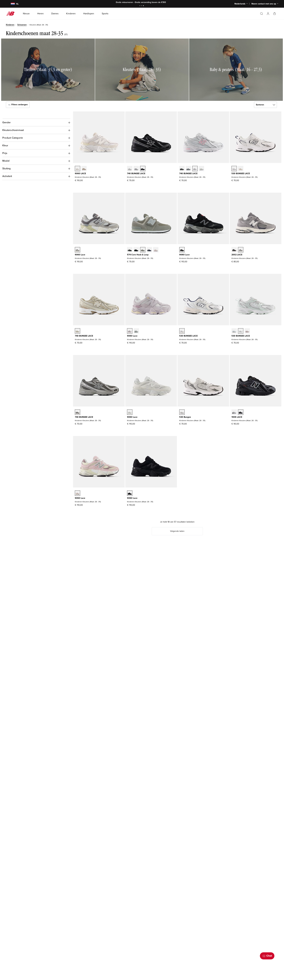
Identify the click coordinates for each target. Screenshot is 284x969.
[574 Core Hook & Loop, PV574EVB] (129, 250)
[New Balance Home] (11, 14)
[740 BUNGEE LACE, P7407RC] (201, 168)
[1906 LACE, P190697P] (240, 412)
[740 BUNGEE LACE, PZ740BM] (142, 168)
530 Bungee (185, 417)
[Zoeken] (261, 13)
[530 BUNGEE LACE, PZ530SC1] (240, 168)
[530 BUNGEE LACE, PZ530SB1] (234, 168)
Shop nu (155, 2)
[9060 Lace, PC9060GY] (77, 250)
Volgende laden (177, 531)
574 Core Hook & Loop (138, 254)
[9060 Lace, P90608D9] (129, 331)
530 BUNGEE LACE (240, 173)
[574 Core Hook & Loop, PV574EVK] (155, 250)
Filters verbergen (19, 104)
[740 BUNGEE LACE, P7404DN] (77, 331)
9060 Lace (80, 254)
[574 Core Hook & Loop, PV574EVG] (142, 250)
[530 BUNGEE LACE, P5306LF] (240, 331)
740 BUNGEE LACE (136, 173)
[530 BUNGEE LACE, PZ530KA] (182, 331)
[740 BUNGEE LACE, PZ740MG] (77, 412)
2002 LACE (236, 254)
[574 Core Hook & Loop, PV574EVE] (136, 250)
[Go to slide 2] (142, 6)
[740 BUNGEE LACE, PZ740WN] (136, 168)
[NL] (11, 4)
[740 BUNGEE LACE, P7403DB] (195, 168)
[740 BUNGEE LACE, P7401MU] (182, 168)
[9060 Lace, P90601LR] (136, 331)
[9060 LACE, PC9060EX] (84, 168)
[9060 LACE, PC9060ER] (77, 168)
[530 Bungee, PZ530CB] (182, 412)
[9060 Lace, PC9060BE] (77, 493)
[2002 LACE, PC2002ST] (240, 250)
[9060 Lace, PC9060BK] (182, 250)
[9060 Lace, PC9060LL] (129, 412)
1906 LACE (236, 417)
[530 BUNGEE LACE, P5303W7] (234, 331)
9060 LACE (80, 173)
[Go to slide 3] (144, 6)
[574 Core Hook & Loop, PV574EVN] (149, 250)
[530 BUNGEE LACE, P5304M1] (247, 331)
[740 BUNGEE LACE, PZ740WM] (129, 168)
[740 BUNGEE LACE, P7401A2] (188, 168)
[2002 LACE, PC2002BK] (234, 250)
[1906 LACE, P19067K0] (234, 412)
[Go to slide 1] (140, 6)
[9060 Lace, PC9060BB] (129, 493)
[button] (268, 13)
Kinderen (10, 24)
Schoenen (22, 24)
